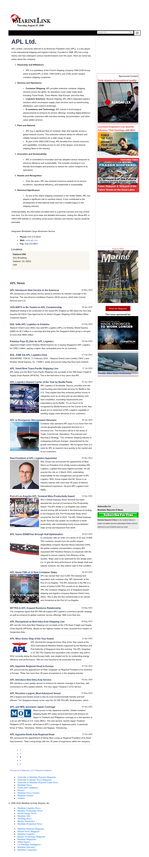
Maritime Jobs (23, 816)
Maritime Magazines (26, 839)
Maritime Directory (26, 847)
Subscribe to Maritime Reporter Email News (37, 782)
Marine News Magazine (28, 831)
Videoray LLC (27, 770)
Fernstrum (14, 770)
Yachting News (24, 818)
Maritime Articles (25, 795)
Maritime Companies (27, 850)
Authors (21, 798)
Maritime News (24, 785)
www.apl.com (32, 240)
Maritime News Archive (28, 793)
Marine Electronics (26, 821)
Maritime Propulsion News (29, 824)
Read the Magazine (118, 308)
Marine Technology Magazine (31, 836)
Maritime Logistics (26, 834)
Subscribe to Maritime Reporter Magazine (36, 777)
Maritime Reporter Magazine (30, 829)
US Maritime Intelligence (29, 844)
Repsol (39, 770)
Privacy (20, 790)
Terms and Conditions (27, 787)
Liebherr (48, 770)
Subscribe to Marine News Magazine (34, 780)
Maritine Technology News (30, 810)
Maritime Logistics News (29, 808)
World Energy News (26, 813)
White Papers (23, 842)
